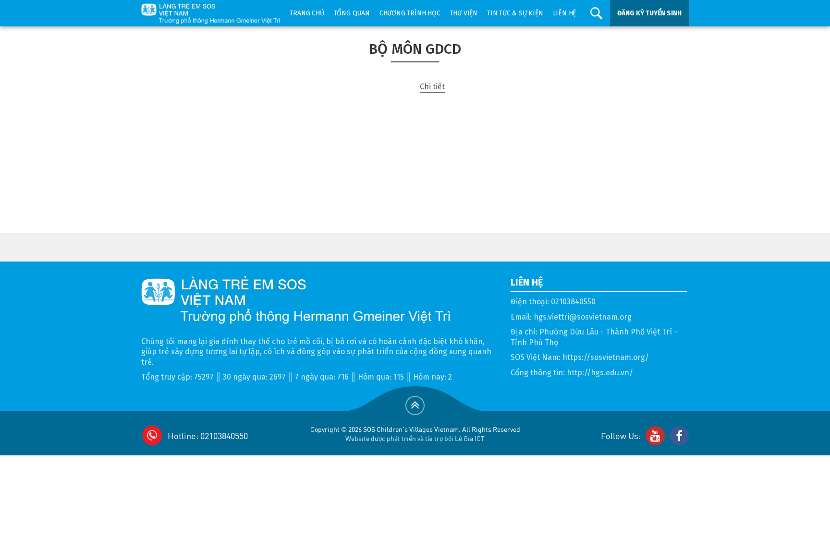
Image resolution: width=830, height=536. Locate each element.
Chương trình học (409, 13)
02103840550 (573, 301)
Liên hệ (564, 13)
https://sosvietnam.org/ (605, 357)
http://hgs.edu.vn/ (600, 372)
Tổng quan (352, 13)
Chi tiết (432, 86)
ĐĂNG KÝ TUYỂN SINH (649, 13)
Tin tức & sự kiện (515, 13)
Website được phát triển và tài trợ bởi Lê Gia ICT (415, 438)
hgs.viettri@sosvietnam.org (583, 317)
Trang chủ (307, 13)
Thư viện (463, 13)
